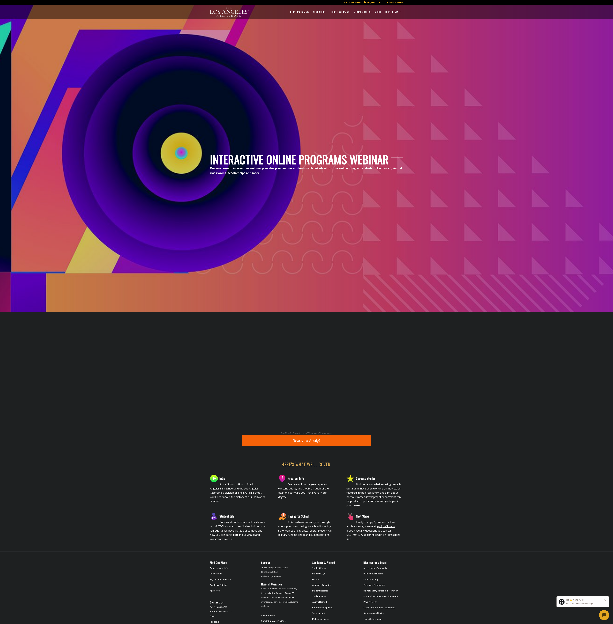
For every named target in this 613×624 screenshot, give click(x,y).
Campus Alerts (268, 615)
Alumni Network (319, 601)
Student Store (319, 596)
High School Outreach (220, 579)
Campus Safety (370, 579)
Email (212, 616)
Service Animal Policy (373, 613)
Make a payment (320, 618)
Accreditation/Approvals (375, 568)
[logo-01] (229, 12)
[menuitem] (352, 2)
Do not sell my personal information (380, 590)
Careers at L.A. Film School (273, 620)
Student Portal (319, 568)
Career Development (322, 607)
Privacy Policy (370, 601)
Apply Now (215, 590)
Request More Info (219, 568)
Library (315, 579)
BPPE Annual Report (373, 573)
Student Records (320, 590)
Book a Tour (216, 573)
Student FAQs (318, 573)
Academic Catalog (218, 585)
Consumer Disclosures (374, 585)
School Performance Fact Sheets (379, 607)
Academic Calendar (321, 585)
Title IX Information (372, 618)
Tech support (318, 613)
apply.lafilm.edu (386, 526)
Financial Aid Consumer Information (380, 596)
